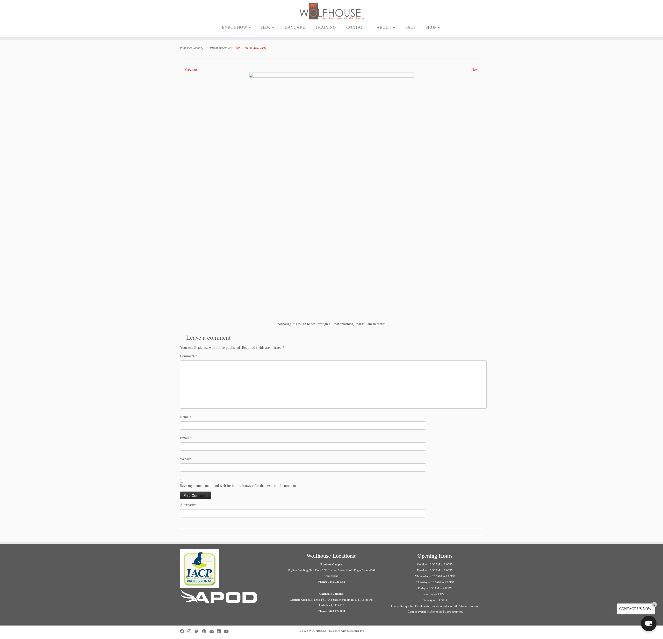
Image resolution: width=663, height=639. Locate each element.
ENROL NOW (235, 27)
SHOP (431, 27)
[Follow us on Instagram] (191, 631)
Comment (188, 356)
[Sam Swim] (331, 196)
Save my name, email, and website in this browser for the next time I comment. (238, 486)
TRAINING (325, 27)
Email (186, 438)
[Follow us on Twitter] (198, 631)
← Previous (188, 70)
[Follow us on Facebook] (184, 631)
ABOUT (384, 27)
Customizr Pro (355, 630)
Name (185, 417)
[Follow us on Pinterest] (206, 631)
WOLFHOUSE (318, 630)
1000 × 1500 (241, 48)
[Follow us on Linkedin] (220, 631)
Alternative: (188, 505)
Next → (477, 70)
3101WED (259, 48)
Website (185, 459)
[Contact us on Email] (213, 631)
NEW (266, 27)
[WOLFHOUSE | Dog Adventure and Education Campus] (331, 11)
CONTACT (356, 27)
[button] (649, 623)
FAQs (410, 27)
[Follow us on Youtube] (228, 631)
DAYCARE (295, 27)
